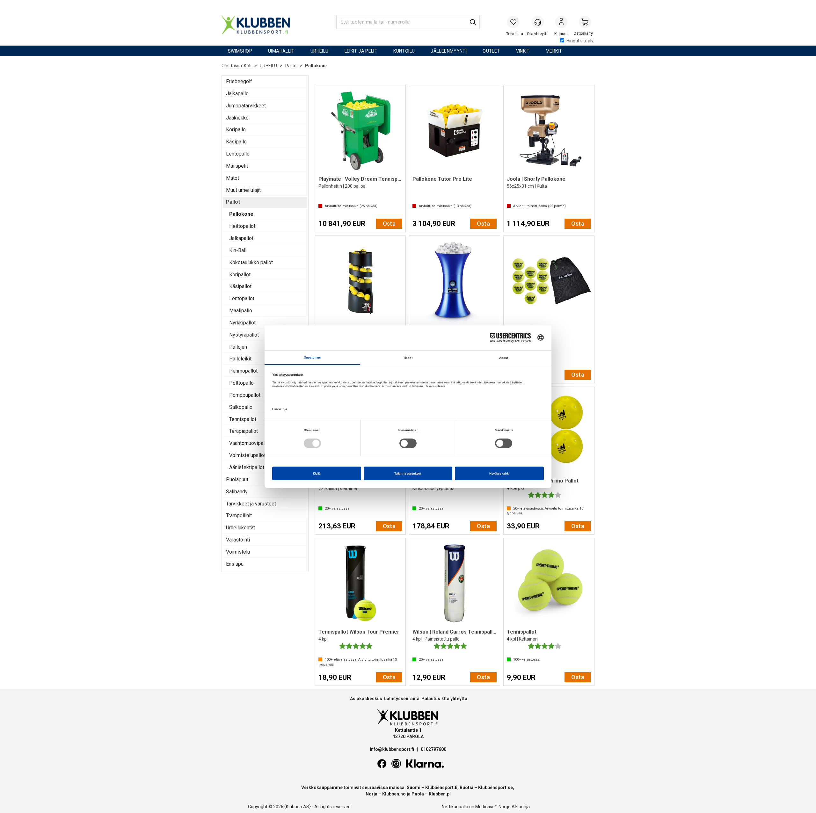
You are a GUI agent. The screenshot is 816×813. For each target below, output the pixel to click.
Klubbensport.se (495, 787)
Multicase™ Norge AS (496, 806)
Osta (389, 223)
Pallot (291, 65)
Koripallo (236, 130)
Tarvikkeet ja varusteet (251, 504)
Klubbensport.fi (441, 787)
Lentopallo (238, 154)
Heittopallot (242, 226)
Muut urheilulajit (243, 190)
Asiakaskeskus (366, 698)
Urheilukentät (240, 528)
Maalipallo (240, 311)
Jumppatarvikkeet (246, 106)
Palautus (430, 698)
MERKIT (554, 51)
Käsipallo (236, 142)
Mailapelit (237, 166)
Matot (232, 178)
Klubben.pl (440, 793)
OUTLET (491, 51)
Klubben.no (394, 793)
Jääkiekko (237, 118)
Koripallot (240, 275)
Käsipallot (240, 286)
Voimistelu (238, 552)
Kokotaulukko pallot (251, 262)
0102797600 (433, 749)
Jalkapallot (241, 238)
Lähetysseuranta (401, 698)
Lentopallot (241, 298)
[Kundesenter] (538, 22)
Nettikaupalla (455, 806)
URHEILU (319, 51)
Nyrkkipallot (242, 323)
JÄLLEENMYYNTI (449, 51)
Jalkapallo (237, 94)
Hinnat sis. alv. (580, 40)
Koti (247, 65)
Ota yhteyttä (454, 698)
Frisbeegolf (239, 81)
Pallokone (316, 65)
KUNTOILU (404, 51)
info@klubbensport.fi (392, 749)
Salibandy (237, 492)
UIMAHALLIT (281, 51)
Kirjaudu (561, 22)
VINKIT (523, 51)
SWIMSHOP (240, 51)
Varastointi (238, 540)
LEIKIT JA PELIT (361, 51)
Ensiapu (235, 564)
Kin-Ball (237, 250)
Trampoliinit (239, 515)
